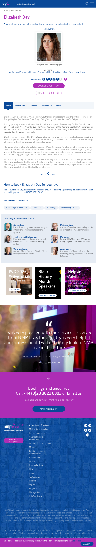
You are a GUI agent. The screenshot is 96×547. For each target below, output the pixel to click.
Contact (32, 461)
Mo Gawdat (65, 237)
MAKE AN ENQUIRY (49, 409)
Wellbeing (51, 207)
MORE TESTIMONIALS (48, 362)
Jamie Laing (65, 249)
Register (33, 488)
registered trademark (64, 530)
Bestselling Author (69, 207)
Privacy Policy (11, 533)
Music (31, 447)
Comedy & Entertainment (40, 443)
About (32, 473)
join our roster (65, 399)
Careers (32, 480)
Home (6, 11)
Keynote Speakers (38, 72)
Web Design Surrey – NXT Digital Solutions (73, 533)
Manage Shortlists (37, 492)
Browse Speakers (47, 295)
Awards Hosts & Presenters (36, 438)
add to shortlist (50, 93)
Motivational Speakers (19, 72)
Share (43, 174)
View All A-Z (34, 457)
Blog (31, 469)
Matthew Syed (66, 225)
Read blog (15, 290)
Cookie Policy (47, 533)
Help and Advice (36, 465)
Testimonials (34, 477)
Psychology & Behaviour (16, 207)
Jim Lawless (18, 225)
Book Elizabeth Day (49, 85)
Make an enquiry (13, 440)
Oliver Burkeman (20, 249)
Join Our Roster (36, 496)
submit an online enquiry (40, 189)
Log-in (32, 484)
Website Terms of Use (29, 533)
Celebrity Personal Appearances (37, 452)
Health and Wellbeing (57, 72)
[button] (92, 4)
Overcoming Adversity (78, 72)
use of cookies (78, 540)
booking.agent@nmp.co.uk (66, 189)
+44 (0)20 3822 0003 (33, 192)
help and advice (38, 399)
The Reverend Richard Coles (25, 237)
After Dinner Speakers (39, 425)
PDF (53, 174)
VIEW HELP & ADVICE (77, 291)
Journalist (37, 207)
